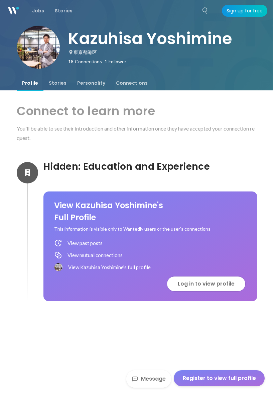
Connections (132, 83)
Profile (30, 83)
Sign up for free (245, 10)
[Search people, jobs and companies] (205, 10)
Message (153, 379)
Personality (91, 83)
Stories (57, 83)
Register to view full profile (219, 378)
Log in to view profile (206, 284)
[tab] (30, 83)
